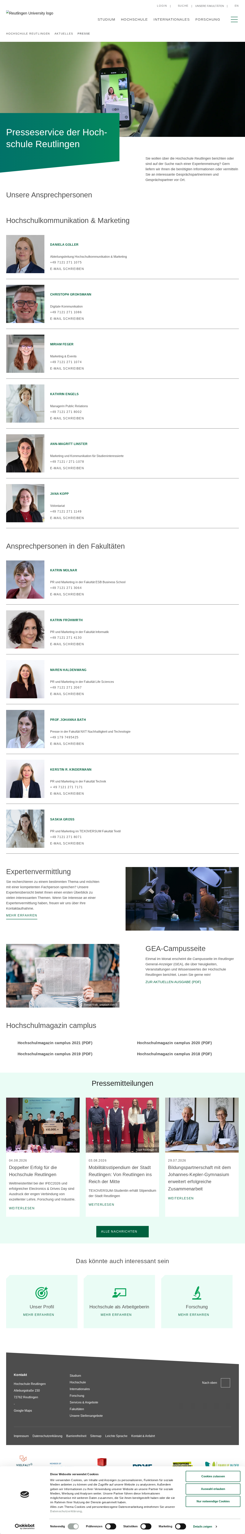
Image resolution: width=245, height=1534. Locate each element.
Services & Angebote (84, 1402)
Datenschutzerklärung (66, 1511)
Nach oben (209, 1382)
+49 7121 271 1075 (66, 262)
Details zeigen (202, 1526)
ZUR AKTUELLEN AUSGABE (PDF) (173, 982)
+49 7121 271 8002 (66, 411)
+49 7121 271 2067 (66, 687)
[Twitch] (216, 1406)
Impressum (21, 1436)
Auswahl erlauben (213, 1488)
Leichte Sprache (116, 1436)
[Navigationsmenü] (234, 19)
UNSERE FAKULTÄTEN (209, 5)
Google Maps (23, 1410)
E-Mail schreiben (67, 268)
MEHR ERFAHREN (116, 1314)
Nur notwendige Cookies (213, 1501)
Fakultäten (77, 1409)
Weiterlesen (22, 1208)
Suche (183, 5)
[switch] (110, 1526)
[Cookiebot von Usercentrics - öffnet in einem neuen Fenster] (25, 1526)
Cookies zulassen (213, 1476)
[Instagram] (181, 1406)
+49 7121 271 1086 (66, 312)
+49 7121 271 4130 (66, 637)
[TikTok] (193, 1406)
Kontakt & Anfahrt (143, 1436)
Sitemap (95, 1436)
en (237, 5)
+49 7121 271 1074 (66, 362)
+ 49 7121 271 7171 (66, 787)
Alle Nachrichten (119, 1231)
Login (162, 5)
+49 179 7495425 (64, 737)
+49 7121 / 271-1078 (67, 461)
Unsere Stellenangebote (86, 1415)
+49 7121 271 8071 (66, 837)
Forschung (207, 19)
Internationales (172, 19)
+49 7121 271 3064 (66, 587)
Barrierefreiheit (76, 1436)
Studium (106, 19)
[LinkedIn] (205, 1406)
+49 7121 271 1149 (66, 511)
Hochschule (134, 19)
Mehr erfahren (38, 1314)
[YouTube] (228, 1406)
